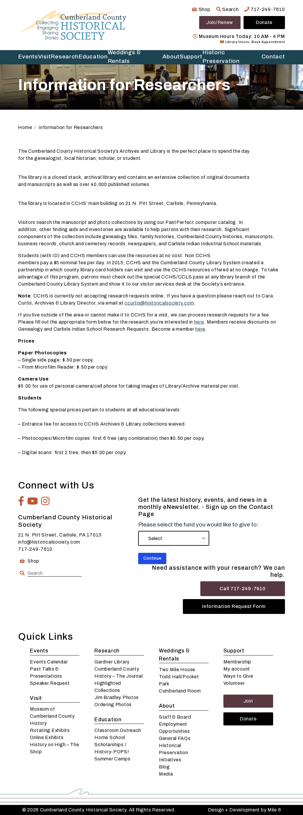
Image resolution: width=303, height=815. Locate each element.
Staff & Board (175, 717)
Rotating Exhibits (50, 730)
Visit (44, 56)
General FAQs (175, 738)
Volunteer (234, 683)
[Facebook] (21, 501)
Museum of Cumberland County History (52, 716)
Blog (164, 766)
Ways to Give (238, 676)
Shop (203, 9)
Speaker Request (50, 683)
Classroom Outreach (117, 730)
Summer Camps (112, 758)
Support (191, 56)
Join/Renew (219, 22)
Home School (109, 737)
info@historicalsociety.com (49, 542)
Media (166, 773)
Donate (264, 22)
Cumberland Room (180, 690)
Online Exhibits (46, 737)
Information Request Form (233, 606)
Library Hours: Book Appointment (254, 42)
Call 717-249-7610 (242, 588)
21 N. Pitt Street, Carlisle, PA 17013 (59, 534)
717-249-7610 (267, 9)
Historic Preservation (221, 57)
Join (248, 700)
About (171, 56)
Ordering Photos (113, 704)
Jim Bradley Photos (116, 697)
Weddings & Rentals (124, 57)
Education (92, 56)
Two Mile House (177, 669)
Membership (237, 661)
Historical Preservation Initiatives (173, 752)
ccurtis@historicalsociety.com (159, 302)
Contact (273, 56)
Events (28, 56)
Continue (152, 558)
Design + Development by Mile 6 (244, 809)
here (199, 321)
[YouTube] (32, 501)
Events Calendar (49, 661)
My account (236, 668)
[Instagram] (45, 501)
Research (64, 56)
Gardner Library (112, 661)
